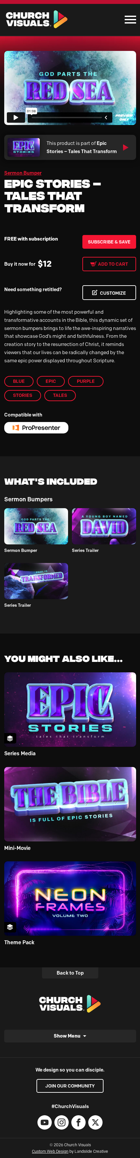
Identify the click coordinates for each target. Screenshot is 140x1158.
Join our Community (70, 1086)
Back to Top (70, 973)
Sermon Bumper (23, 173)
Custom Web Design (50, 1151)
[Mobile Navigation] (129, 19)
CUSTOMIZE (113, 293)
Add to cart (113, 264)
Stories (22, 395)
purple (86, 381)
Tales (60, 395)
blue (19, 381)
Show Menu (67, 1036)
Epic (51, 381)
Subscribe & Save (109, 242)
